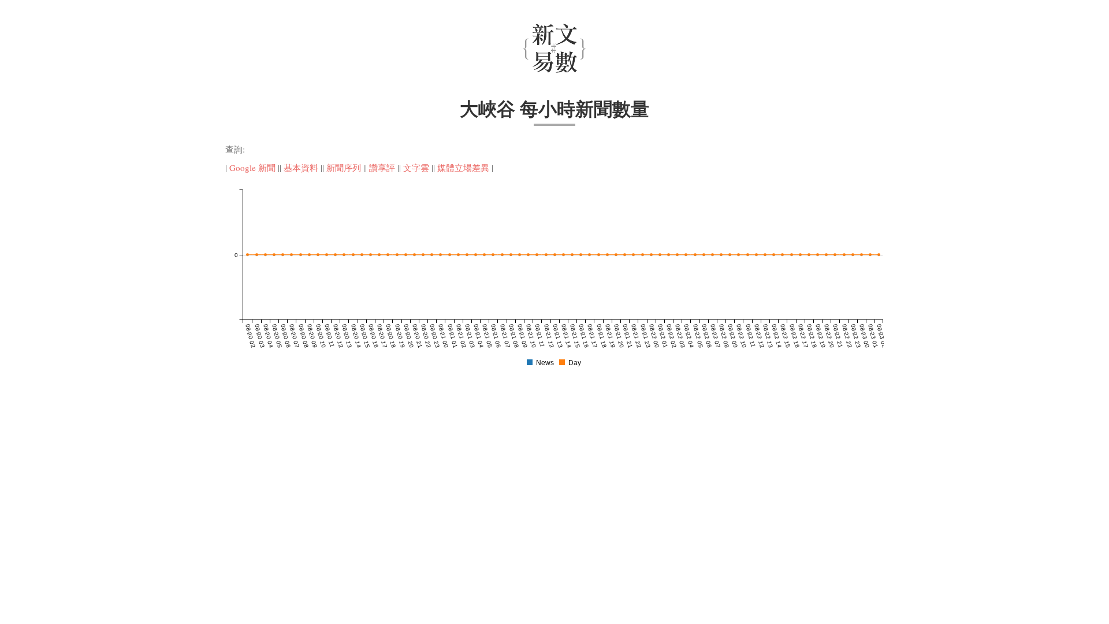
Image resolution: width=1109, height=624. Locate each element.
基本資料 (301, 167)
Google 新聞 (252, 167)
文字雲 (416, 167)
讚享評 (382, 167)
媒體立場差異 (463, 167)
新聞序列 (343, 167)
